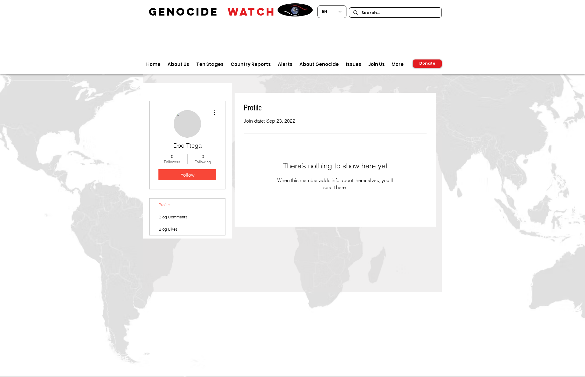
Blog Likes (168, 229)
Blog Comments (173, 216)
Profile (164, 204)
